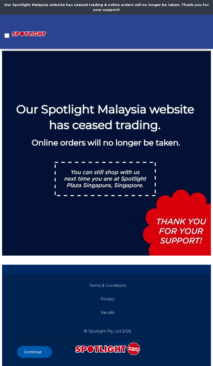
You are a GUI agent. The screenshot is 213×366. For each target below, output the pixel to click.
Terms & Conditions (107, 285)
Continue (33, 352)
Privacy (108, 298)
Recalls (108, 312)
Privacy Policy (117, 343)
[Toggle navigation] (6, 35)
